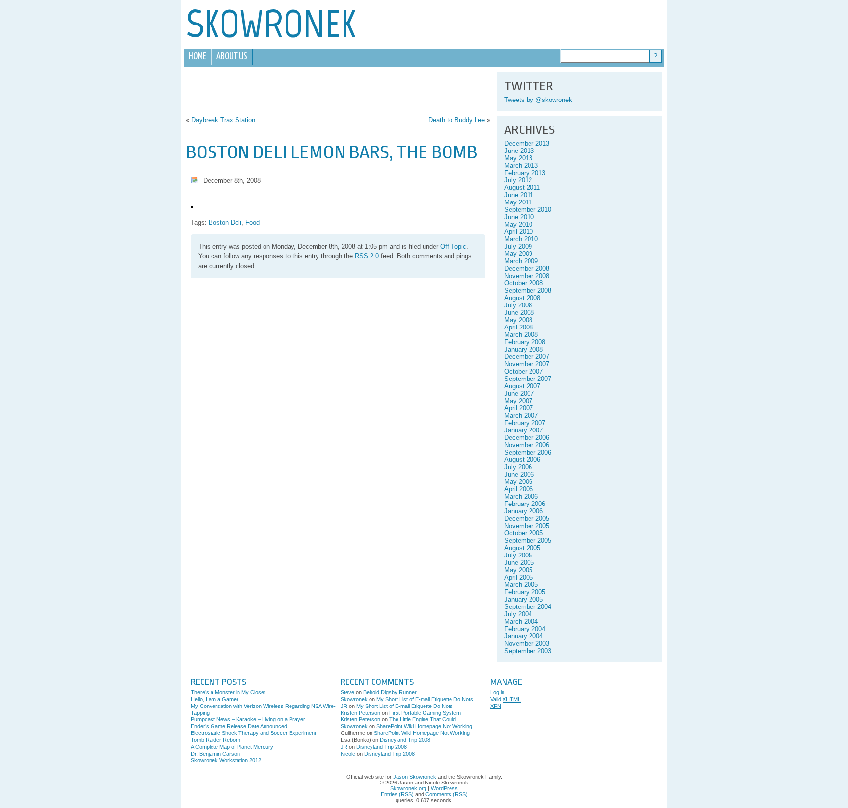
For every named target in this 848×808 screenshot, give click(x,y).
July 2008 (518, 305)
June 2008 (519, 312)
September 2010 (527, 209)
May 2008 (518, 320)
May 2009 (518, 253)
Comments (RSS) (446, 794)
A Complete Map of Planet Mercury (232, 747)
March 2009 (521, 261)
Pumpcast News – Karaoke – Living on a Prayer (248, 719)
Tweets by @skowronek (538, 99)
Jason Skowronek (414, 777)
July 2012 (518, 180)
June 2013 (519, 150)
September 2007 (527, 378)
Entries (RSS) (397, 794)
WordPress (444, 788)
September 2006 (527, 452)
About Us (231, 56)
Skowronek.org (408, 788)
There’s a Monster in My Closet (228, 692)
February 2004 (524, 628)
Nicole (348, 754)
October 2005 (523, 533)
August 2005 (522, 548)
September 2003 (527, 651)
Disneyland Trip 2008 (405, 740)
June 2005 (519, 562)
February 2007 (524, 423)
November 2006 (526, 445)
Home (197, 56)
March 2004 (521, 621)
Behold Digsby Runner (390, 692)
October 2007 (523, 371)
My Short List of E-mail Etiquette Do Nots (424, 699)
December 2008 (526, 268)
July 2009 (518, 246)
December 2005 (526, 518)
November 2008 (526, 275)
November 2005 (526, 526)
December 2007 (526, 356)
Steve (347, 692)
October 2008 (523, 283)
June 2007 (519, 393)
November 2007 (526, 364)
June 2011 (518, 195)
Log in (497, 692)
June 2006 (519, 474)
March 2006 (521, 496)
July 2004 (518, 614)
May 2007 (518, 400)
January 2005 (523, 599)
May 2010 (518, 224)
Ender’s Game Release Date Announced (239, 726)
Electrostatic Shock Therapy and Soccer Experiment (253, 733)
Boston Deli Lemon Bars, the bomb (331, 152)
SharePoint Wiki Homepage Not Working (424, 726)
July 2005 (518, 555)
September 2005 (527, 540)
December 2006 (526, 437)
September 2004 (527, 606)
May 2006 (518, 481)
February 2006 (524, 503)
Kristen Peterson (360, 713)
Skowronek (354, 699)
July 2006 (518, 467)
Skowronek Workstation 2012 (226, 760)
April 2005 (518, 577)
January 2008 (523, 349)
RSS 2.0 (367, 256)
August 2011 (522, 187)
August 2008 (522, 298)
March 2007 (521, 415)
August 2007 (522, 386)
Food (252, 222)
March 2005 (521, 584)
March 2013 (521, 165)
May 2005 (518, 570)
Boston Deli (225, 222)
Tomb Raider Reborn (215, 740)
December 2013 (526, 143)
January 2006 (523, 511)
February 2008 (524, 342)
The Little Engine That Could (422, 719)
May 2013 (518, 158)
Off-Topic (453, 246)
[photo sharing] (192, 206)
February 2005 (524, 592)
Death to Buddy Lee (456, 120)
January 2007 (523, 430)
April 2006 (518, 489)
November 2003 (526, 643)
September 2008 (527, 290)
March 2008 (521, 334)
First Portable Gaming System (425, 713)
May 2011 (518, 202)
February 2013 (524, 173)
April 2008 (518, 327)
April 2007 (518, 408)
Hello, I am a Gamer (214, 699)
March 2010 (521, 239)
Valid (505, 699)
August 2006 (522, 459)
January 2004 (523, 636)
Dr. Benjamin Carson (215, 754)
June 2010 (519, 217)
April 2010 (518, 231)
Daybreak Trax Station (223, 120)
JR (344, 706)
